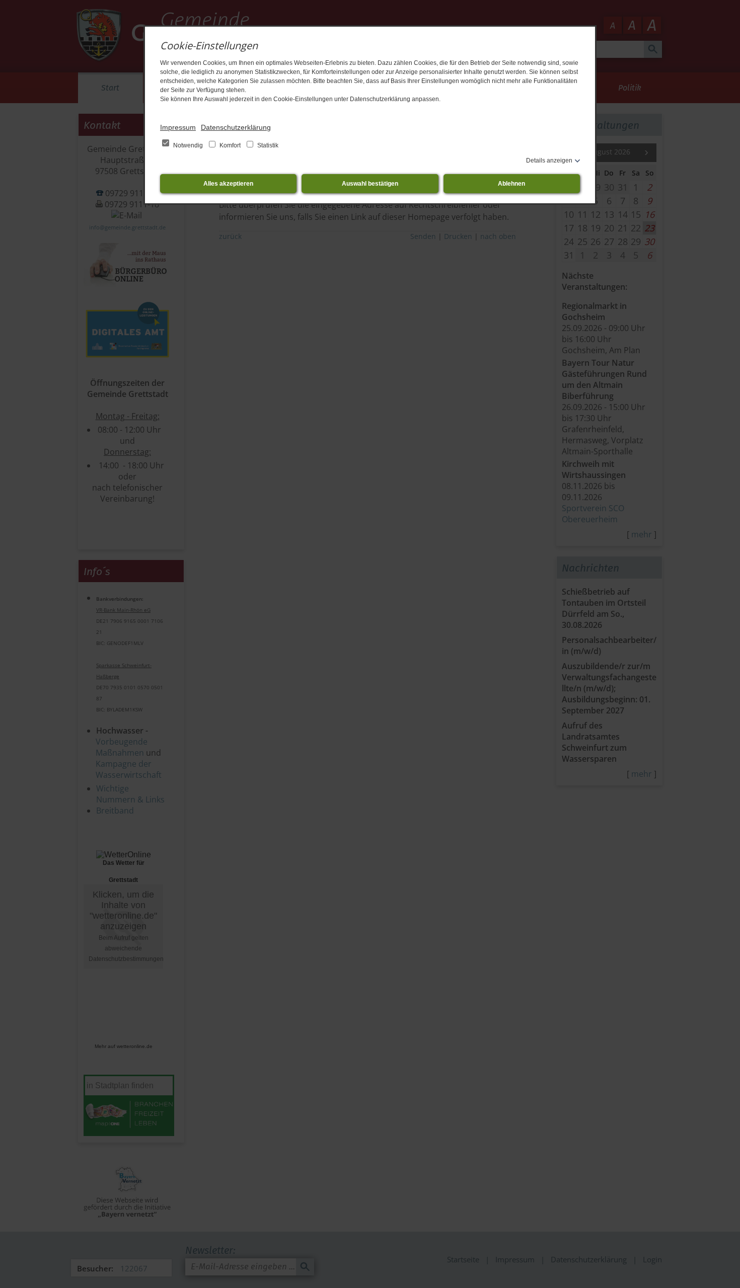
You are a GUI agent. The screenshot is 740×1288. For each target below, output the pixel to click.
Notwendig (188, 145)
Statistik (267, 145)
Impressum (178, 127)
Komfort (230, 145)
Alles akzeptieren (228, 183)
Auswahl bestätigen (370, 183)
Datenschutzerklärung (236, 127)
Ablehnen (511, 183)
